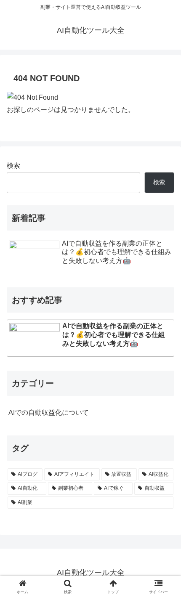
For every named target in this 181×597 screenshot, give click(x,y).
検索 (13, 165)
